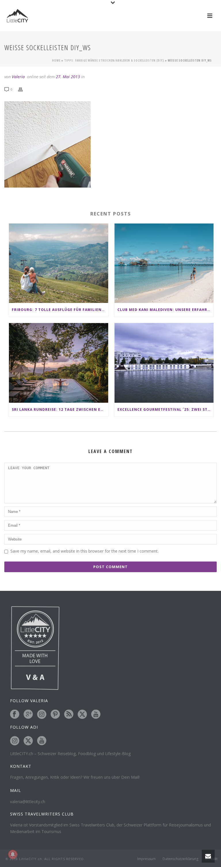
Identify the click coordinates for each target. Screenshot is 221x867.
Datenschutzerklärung (180, 859)
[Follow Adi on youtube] (41, 741)
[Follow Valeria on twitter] (82, 714)
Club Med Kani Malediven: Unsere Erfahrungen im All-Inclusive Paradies (165, 309)
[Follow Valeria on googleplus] (28, 714)
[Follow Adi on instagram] (14, 741)
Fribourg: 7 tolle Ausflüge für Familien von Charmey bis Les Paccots (60, 309)
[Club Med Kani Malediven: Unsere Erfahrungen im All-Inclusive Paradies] (164, 263)
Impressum (146, 859)
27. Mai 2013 (68, 76)
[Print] (23, 89)
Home (56, 60)
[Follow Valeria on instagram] (41, 714)
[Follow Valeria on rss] (68, 714)
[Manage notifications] (12, 854)
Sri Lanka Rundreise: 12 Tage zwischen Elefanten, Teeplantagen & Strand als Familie (60, 409)
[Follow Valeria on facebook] (14, 714)
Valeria (18, 76)
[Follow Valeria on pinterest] (55, 714)
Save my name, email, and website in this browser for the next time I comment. (84, 551)
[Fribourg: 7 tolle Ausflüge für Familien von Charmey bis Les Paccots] (58, 263)
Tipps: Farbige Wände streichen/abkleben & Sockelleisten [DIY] (114, 60)
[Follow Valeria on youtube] (95, 714)
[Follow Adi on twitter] (28, 741)
